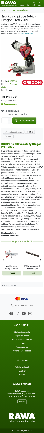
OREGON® (12, 81)
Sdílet (31, 132)
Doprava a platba (22, 336)
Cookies (22, 343)
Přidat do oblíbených (14, 132)
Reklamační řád (22, 347)
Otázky (22, 374)
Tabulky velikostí (22, 367)
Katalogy (22, 371)
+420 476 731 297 (23, 305)
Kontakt (22, 402)
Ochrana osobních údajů (22, 339)
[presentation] (3, 260)
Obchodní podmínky (22, 332)
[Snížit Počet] (9, 122)
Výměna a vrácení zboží (22, 351)
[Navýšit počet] (9, 119)
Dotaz (9, 136)
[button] (28, 3)
